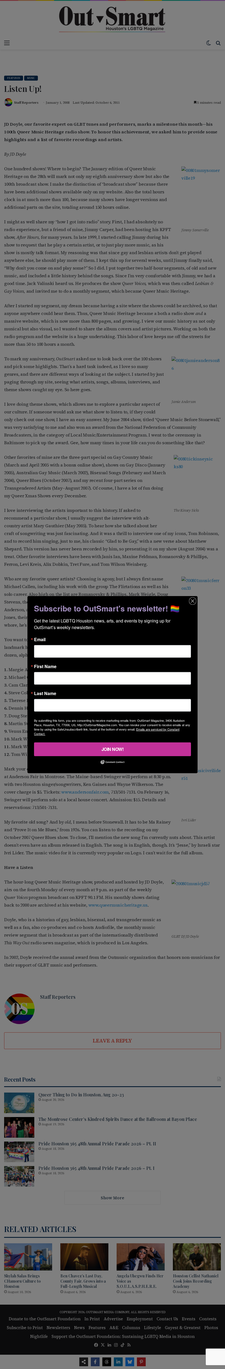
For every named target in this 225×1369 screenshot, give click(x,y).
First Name (45, 666)
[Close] (192, 600)
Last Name (45, 693)
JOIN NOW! (113, 749)
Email (40, 639)
